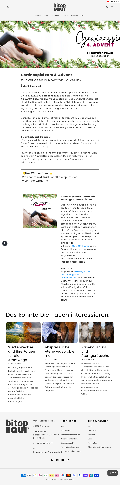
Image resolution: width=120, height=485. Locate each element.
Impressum (66, 430)
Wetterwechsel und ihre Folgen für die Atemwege (21, 353)
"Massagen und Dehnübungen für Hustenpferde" (76, 274)
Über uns (92, 430)
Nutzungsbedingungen (71, 451)
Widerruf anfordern (69, 439)
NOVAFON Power (80, 245)
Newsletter (93, 443)
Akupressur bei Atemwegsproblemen (60, 351)
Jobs (90, 439)
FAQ (90, 426)
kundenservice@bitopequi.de (47, 452)
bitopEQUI (55, 480)
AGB (62, 426)
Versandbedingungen (70, 447)
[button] (8, 7)
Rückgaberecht (67, 443)
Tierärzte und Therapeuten (100, 447)
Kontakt (91, 435)
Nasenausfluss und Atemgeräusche (95, 351)
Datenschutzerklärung (70, 435)
